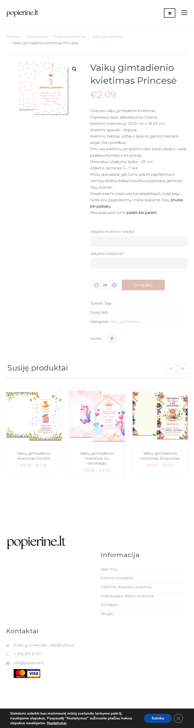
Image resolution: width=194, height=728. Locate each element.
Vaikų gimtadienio (107, 36)
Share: (96, 339)
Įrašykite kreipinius (107, 253)
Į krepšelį (143, 285)
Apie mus (109, 569)
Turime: (96, 303)
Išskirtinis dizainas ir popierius (126, 587)
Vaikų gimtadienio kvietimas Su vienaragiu (97, 458)
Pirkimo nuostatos (117, 578)
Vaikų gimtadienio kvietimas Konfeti (34, 456)
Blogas (107, 613)
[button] (74, 69)
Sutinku (158, 718)
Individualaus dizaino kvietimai (127, 596)
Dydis (95, 312)
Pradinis (13, 36)
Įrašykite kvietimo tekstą (113, 231)
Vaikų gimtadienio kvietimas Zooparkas (160, 456)
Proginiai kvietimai (69, 36)
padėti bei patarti (141, 212)
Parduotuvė (36, 36)
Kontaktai (109, 605)
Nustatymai (56, 723)
